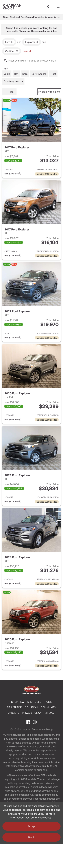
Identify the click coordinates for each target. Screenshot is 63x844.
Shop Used (34, 701)
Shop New (17, 701)
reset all (27, 51)
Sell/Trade (14, 707)
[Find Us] (48, 7)
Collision (31, 707)
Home (48, 701)
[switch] (58, 7)
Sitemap (50, 712)
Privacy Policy (32, 712)
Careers (13, 712)
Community (48, 707)
